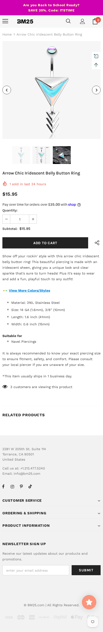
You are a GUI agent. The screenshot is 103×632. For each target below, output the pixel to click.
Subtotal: (9, 229)
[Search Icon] (68, 21)
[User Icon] (82, 21)
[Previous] (6, 90)
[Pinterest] (21, 486)
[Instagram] (12, 486)
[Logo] (25, 21)
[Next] (96, 90)
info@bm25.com (27, 473)
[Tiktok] (30, 486)
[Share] (96, 242)
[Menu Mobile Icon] (5, 21)
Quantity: (9, 210)
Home (7, 34)
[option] (51, 90)
